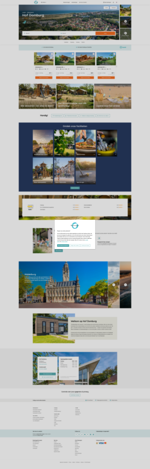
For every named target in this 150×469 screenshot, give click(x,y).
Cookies (73, 462)
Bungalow (55, 417)
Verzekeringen (35, 446)
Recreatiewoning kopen (58, 445)
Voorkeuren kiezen (85, 245)
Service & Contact (83, 2)
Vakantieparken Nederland (37, 409)
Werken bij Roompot (78, 453)
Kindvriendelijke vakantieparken (38, 419)
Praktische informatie (72, 115)
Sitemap (82, 462)
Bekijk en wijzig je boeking (88, 115)
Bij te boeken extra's (36, 441)
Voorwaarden (35, 448)
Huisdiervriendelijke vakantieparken (38, 417)
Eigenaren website (57, 451)
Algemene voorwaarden (64, 462)
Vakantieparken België (36, 411)
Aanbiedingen (74, 2)
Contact (55, 441)
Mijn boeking (59, 250)
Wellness (76, 451)
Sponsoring (77, 448)
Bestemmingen (66, 2)
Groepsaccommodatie (57, 420)
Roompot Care (56, 448)
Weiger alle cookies (75, 245)
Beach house (56, 415)
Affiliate (76, 441)
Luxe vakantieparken (36, 420)
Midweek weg (77, 411)
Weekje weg (77, 414)
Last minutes (77, 409)
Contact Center (40, 435)
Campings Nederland (57, 411)
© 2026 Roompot (87, 462)
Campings (55, 409)
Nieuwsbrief (77, 443)
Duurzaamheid (77, 446)
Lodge (55, 422)
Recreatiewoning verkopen (58, 446)
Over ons (76, 445)
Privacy (70, 462)
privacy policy (64, 241)
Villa (54, 425)
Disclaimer (78, 462)
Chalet (55, 419)
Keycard (34, 445)
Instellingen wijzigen (75, 395)
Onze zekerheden (36, 443)
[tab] (63, 284)
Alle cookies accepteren (63, 245)
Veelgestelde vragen (57, 443)
